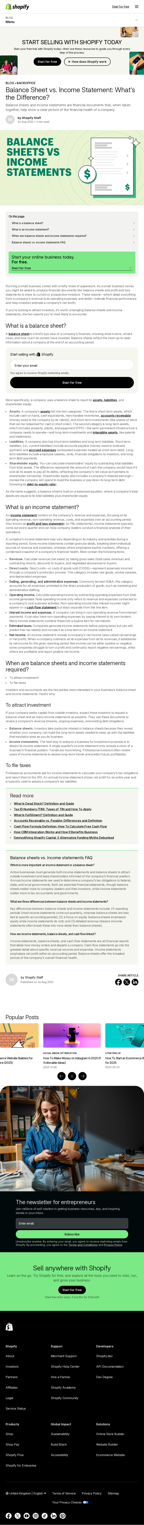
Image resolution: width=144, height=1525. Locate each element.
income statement (23, 515)
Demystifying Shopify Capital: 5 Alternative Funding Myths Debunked (64, 837)
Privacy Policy (113, 1244)
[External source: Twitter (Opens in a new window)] (18, 1516)
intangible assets (105, 432)
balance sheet (19, 334)
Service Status (16, 1408)
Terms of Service (64, 1493)
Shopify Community (64, 1398)
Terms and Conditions (83, 1244)
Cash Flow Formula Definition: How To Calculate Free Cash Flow (60, 826)
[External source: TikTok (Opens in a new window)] (45, 1516)
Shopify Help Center (65, 1366)
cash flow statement (41, 607)
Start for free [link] (72, 382)
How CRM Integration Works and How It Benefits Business (56, 832)
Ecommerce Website (110, 1455)
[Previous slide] (61, 1076)
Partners (12, 1377)
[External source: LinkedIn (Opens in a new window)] (54, 1516)
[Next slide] (82, 1076)
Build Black (59, 1444)
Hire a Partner (60, 1377)
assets (45, 411)
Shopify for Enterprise (21, 1465)
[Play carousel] (72, 1076)
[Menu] (136, 6)
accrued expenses (42, 450)
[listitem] (72, 1046)
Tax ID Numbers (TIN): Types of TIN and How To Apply (53, 809)
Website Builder (107, 1444)
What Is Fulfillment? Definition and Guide (43, 815)
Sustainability (60, 1434)
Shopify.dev (104, 1356)
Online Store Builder (110, 1434)
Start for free (120, 6)
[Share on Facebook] (118, 982)
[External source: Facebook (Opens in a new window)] (9, 1516)
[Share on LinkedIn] (135, 982)
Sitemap (113, 1493)
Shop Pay (12, 1444)
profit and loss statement (45, 524)
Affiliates (12, 1387)
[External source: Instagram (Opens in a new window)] (36, 1516)
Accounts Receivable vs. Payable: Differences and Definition (58, 820)
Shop (9, 1434)
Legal (9, 1398)
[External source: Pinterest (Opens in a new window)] (63, 1516)
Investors (12, 1366)
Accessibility (59, 1455)
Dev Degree (104, 1377)
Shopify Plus (15, 1455)
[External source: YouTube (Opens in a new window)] (27, 1516)
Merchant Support (63, 1356)
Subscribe (72, 1234)
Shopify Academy (63, 1387)
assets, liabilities (105, 400)
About (10, 1356)
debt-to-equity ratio (41, 484)
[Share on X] (126, 982)
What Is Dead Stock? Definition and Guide (44, 803)
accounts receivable (116, 415)
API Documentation (110, 1366)
